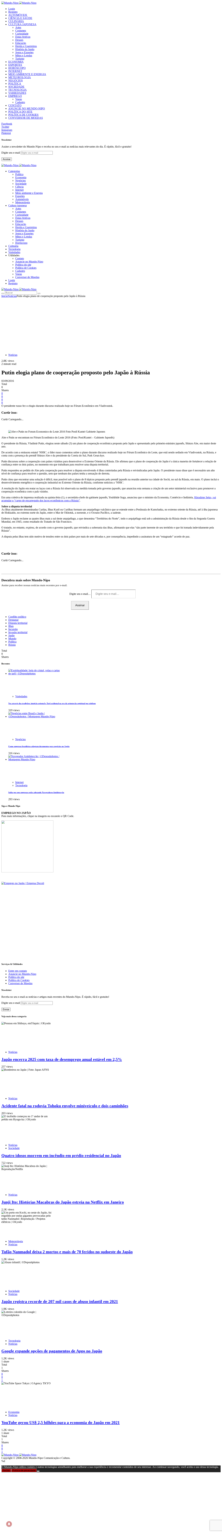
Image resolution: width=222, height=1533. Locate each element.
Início (4, 296)
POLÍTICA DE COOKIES (23, 114)
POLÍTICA (14, 83)
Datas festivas (22, 36)
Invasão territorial (17, 632)
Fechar (6, 1470)
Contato (19, 258)
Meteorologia (22, 202)
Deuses (19, 39)
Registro (13, 11)
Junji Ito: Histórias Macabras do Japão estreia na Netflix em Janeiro (62, 1202)
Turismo (19, 58)
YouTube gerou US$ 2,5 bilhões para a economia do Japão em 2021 (60, 1422)
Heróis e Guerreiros (26, 46)
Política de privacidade (23, 1470)
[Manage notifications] (9, 1524)
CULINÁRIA (16, 21)
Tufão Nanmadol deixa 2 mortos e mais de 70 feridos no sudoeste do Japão (67, 1252)
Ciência (19, 186)
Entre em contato (17, 970)
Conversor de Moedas (27, 277)
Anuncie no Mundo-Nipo (29, 261)
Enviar (6, 1009)
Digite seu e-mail (11, 152)
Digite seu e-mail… (80, 593)
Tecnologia (21, 785)
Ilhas (11, 626)
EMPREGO (15, 96)
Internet (19, 189)
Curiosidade (21, 33)
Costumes (20, 30)
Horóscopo (21, 242)
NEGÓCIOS (15, 80)
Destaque (13, 619)
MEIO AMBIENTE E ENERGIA (27, 74)
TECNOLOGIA (17, 89)
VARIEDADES (17, 92)
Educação (20, 43)
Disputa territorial (17, 622)
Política (19, 174)
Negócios (20, 180)
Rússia (12, 644)
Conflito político (17, 616)
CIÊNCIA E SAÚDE (20, 18)
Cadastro (20, 102)
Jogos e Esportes (24, 52)
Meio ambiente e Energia (29, 193)
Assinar (6, 159)
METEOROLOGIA (19, 77)
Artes (18, 27)
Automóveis (22, 199)
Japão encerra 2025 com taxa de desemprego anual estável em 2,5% (61, 1059)
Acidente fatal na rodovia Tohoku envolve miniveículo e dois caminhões (64, 1106)
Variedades (21, 696)
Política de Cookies (25, 267)
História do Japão (24, 49)
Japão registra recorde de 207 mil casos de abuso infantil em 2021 (59, 1301)
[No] (38, 1471)
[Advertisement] (111, 323)
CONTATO (15, 105)
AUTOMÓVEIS (17, 15)
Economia (20, 177)
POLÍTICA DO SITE (20, 111)
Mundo (12, 638)
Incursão (13, 629)
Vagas (18, 99)
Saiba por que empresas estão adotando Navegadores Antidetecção (36, 792)
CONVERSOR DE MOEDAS (25, 117)
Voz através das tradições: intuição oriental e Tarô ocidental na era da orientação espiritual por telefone (52, 703)
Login (11, 8)
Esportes (20, 196)
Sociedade (21, 183)
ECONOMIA (16, 61)
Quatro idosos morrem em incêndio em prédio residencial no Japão (61, 1155)
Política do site (23, 264)
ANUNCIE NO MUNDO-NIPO (26, 108)
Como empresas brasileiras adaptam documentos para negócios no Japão (39, 746)
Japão (11, 635)
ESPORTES (15, 64)
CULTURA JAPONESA (22, 24)
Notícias (12, 296)
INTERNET (15, 71)
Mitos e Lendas (23, 55)
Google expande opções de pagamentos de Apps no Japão (51, 1351)
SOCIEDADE (16, 86)
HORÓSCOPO (17, 67)
